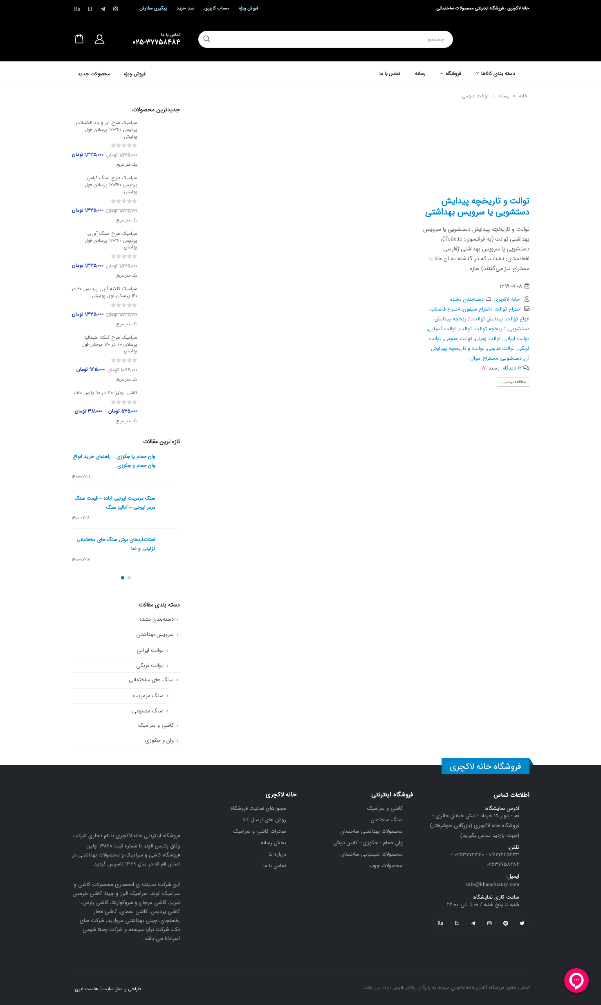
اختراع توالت (508, 309)
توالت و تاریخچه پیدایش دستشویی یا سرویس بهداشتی (477, 206)
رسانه (420, 73)
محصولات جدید (94, 74)
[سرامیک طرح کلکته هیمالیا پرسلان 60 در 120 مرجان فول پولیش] (163, 359)
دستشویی (511, 358)
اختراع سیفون (477, 309)
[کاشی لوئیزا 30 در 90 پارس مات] (163, 408)
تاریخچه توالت (490, 329)
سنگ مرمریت (148, 696)
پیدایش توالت (487, 319)
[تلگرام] (102, 8)
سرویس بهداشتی (155, 634)
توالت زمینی (488, 339)
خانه (523, 96)
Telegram (473, 923)
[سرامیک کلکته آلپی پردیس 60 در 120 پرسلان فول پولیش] (163, 307)
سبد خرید (185, 8)
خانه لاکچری (507, 299)
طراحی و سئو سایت (121, 989)
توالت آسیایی (442, 329)
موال (475, 358)
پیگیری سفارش (153, 8)
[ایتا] (90, 8)
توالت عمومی (458, 339)
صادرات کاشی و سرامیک (259, 831)
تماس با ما (390, 73)
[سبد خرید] (79, 39)
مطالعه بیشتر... (513, 382)
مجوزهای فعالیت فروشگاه (258, 808)
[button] (129, 577)
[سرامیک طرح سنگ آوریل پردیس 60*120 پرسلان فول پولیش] (163, 255)
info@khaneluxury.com (492, 884)
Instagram (489, 923)
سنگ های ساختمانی (151, 680)
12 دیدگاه (512, 368)
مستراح (490, 358)
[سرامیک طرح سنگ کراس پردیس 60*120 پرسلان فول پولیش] (163, 200)
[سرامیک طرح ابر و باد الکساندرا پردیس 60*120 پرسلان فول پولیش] (163, 144)
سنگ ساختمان (387, 820)
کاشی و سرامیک (156, 725)
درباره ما (277, 854)
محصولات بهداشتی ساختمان (372, 831)
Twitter (522, 923)
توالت (465, 329)
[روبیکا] (77, 8)
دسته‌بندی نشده (467, 299)
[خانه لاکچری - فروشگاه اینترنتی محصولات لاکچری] (500, 39)
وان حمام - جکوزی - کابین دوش (368, 842)
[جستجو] (207, 39)
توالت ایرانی (516, 339)
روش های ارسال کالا (264, 820)
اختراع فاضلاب (445, 309)
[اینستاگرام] (115, 8)
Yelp (456, 923)
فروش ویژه (248, 8)
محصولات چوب (386, 865)
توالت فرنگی (150, 665)
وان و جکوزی (159, 740)
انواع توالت (517, 319)
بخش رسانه (273, 842)
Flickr (440, 923)
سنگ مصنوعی (148, 711)
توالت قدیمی (501, 349)
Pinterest (505, 923)
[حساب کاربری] (99, 39)
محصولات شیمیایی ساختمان (372, 854)
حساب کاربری (216, 8)
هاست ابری (86, 989)
